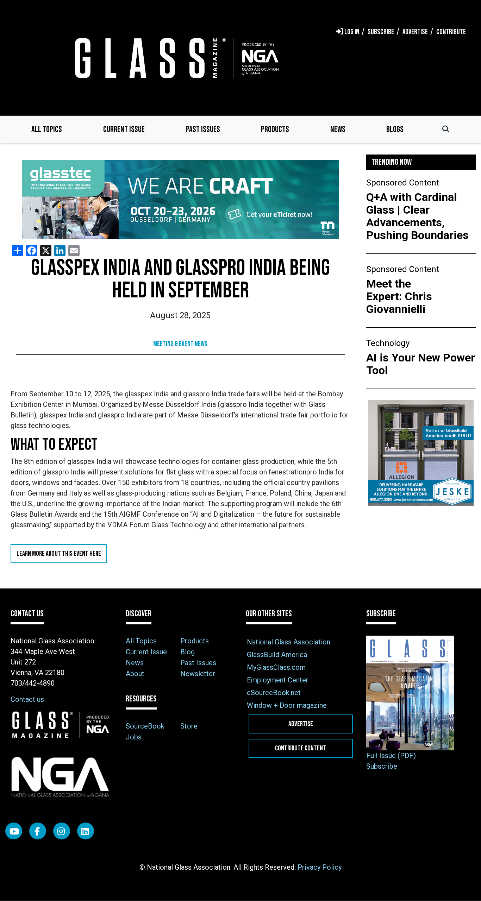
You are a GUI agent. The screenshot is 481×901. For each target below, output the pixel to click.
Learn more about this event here (59, 553)
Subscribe (381, 766)
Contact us (27, 699)
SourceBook (145, 726)
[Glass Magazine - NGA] (175, 58)
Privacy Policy (320, 867)
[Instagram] (61, 831)
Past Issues (203, 129)
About (135, 673)
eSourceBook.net (274, 692)
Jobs (134, 737)
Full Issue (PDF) (391, 755)
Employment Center (277, 680)
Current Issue (124, 129)
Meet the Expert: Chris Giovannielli (399, 296)
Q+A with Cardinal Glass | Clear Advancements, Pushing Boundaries (417, 216)
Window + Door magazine (287, 705)
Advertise (300, 724)
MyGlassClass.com (276, 667)
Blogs (395, 129)
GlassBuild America (277, 654)
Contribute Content (300, 748)
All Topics (46, 129)
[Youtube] (13, 831)
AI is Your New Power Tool (420, 364)
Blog (187, 652)
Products (275, 129)
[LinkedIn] (85, 831)
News (337, 129)
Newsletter (197, 673)
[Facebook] (37, 831)
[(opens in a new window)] (180, 199)
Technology (388, 343)
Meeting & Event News (180, 344)
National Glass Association (288, 642)
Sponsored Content (402, 183)
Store (189, 726)
